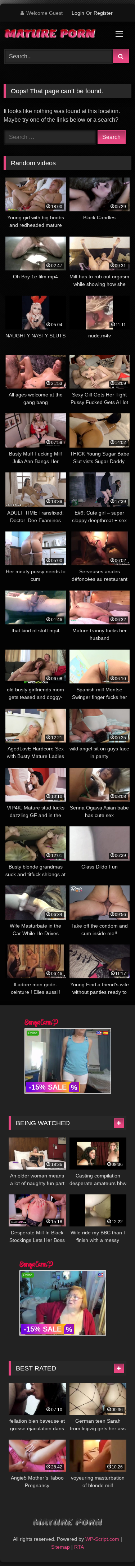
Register (103, 13)
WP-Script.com (102, 1539)
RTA (79, 1547)
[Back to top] (113, 1545)
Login (78, 13)
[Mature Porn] (55, 34)
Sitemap (60, 1547)
